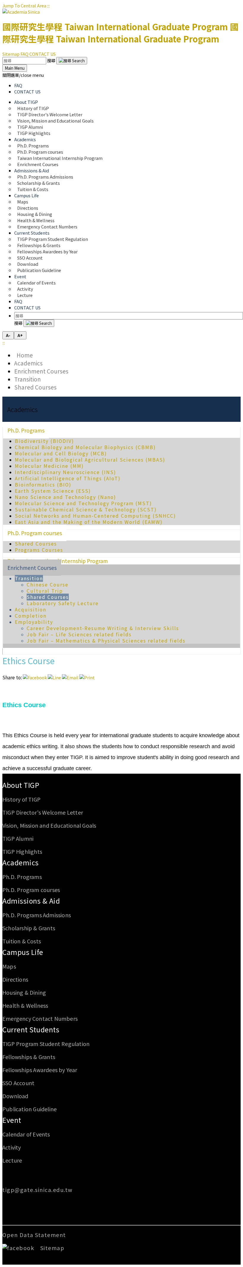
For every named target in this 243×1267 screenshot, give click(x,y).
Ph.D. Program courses (34, 533)
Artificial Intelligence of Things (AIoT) (68, 478)
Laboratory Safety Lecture (63, 603)
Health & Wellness (25, 1005)
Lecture (25, 295)
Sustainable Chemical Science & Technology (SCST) (86, 509)
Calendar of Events (36, 282)
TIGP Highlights (33, 133)
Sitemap (11, 54)
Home (23, 355)
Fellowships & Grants (28, 1057)
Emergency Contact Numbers (47, 226)
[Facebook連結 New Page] (20, 1248)
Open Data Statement (34, 1235)
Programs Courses (39, 549)
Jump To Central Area (24, 5)
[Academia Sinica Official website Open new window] (21, 12)
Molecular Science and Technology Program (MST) (83, 503)
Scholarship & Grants (28, 928)
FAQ (24, 54)
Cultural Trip (45, 590)
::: (48, 5)
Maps (9, 966)
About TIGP (20, 785)
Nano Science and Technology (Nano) (65, 497)
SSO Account (18, 1083)
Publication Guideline (39, 270)
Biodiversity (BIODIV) (44, 441)
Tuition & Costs (32, 189)
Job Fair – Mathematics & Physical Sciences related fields (106, 640)
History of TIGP (21, 799)
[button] (23, 75)
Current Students (30, 1029)
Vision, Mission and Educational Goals (56, 120)
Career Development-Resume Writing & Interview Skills (103, 628)
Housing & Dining (24, 992)
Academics (28, 363)
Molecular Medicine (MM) (49, 465)
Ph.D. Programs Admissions (36, 915)
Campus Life (22, 952)
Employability (34, 622)
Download (15, 1096)
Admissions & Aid (31, 901)
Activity (11, 1147)
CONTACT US (42, 54)
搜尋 (51, 60)
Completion (31, 615)
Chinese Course (47, 584)
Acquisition (30, 609)
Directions (15, 979)
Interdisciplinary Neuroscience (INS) (65, 472)
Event (11, 1120)
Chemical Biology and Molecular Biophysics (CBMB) (85, 447)
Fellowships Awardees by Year (47, 251)
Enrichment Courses (37, 164)
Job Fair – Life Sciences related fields (79, 634)
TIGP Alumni (17, 838)
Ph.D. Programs (25, 430)
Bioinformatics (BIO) (43, 484)
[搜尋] (71, 60)
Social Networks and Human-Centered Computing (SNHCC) (95, 515)
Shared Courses (35, 387)
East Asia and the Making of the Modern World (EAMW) (89, 522)
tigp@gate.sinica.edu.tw (37, 1189)
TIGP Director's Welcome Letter (42, 812)
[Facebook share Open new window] (35, 677)
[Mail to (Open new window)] (70, 677)
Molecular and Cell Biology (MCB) (61, 453)
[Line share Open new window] (54, 677)
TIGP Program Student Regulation (45, 1043)
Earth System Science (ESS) (53, 490)
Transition (27, 379)
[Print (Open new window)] (87, 677)
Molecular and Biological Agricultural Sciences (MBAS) (90, 459)
